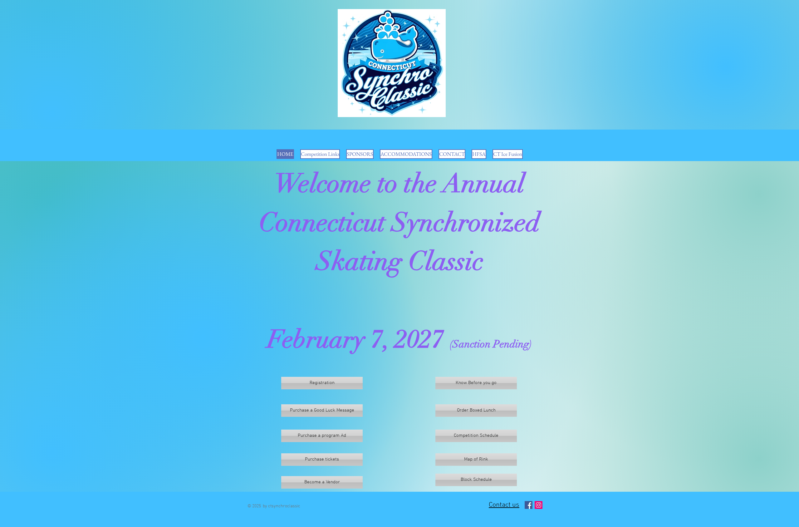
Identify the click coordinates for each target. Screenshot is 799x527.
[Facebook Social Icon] (528, 505)
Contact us (504, 505)
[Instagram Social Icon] (538, 505)
